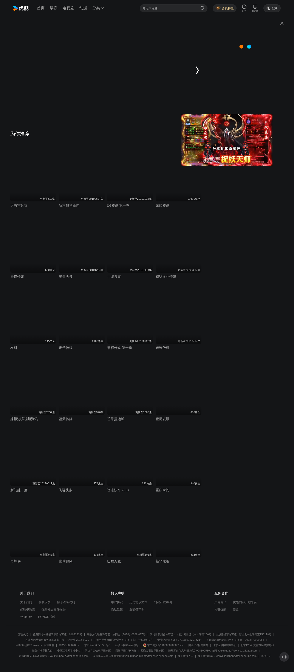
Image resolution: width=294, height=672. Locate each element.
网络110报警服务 (198, 645)
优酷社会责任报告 (54, 609)
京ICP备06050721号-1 (97, 645)
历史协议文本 (138, 602)
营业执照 (23, 634)
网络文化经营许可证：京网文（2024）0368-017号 (116, 634)
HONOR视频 (46, 617)
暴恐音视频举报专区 (152, 650)
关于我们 (26, 602)
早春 (53, 8)
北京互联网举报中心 (224, 645)
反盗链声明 (136, 609)
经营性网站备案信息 (127, 645)
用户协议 (117, 602)
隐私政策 (117, 609)
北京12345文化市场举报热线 (257, 645)
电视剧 (68, 8)
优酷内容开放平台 (245, 602)
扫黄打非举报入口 (42, 650)
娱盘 (236, 609)
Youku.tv (26, 617)
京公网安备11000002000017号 (165, 645)
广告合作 (220, 602)
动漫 (83, 8)
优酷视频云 (27, 609)
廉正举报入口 (185, 656)
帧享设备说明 (66, 602)
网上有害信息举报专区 (98, 650)
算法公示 (266, 656)
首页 (41, 8)
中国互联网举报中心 (68, 650)
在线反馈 (45, 602)
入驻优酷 (220, 609)
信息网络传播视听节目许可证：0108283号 (57, 634)
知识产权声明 (163, 602)
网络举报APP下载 (125, 650)
